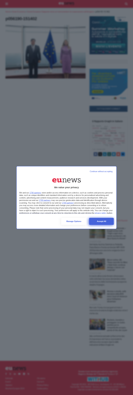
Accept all (101, 221)
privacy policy (101, 213)
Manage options (73, 221)
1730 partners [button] (35, 193)
